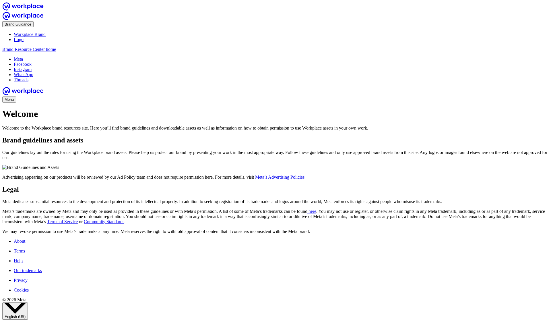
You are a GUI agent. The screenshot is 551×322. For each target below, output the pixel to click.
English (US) (15, 317)
